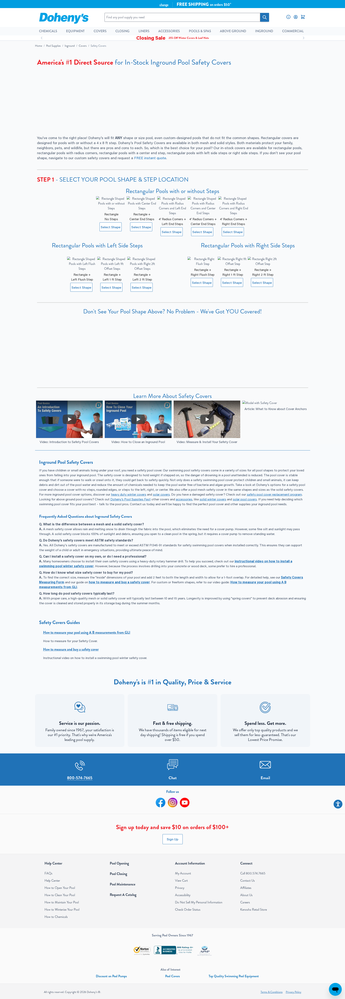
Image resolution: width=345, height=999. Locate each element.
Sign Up (172, 839)
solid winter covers (213, 499)
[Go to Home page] (63, 17)
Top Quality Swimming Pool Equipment (234, 976)
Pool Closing (118, 873)
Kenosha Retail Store (253, 909)
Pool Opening (119, 863)
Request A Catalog (123, 894)
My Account (183, 873)
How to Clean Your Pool (60, 895)
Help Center (52, 880)
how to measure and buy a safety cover (119, 582)
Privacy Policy (293, 992)
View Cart (181, 880)
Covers (83, 46)
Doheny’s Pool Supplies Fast (130, 499)
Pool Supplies (53, 46)
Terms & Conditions (272, 992)
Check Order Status (187, 909)
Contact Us (247, 880)
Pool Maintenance (122, 884)
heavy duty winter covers (128, 494)
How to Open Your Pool (60, 887)
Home (38, 46)
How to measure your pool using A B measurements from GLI (86, 632)
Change (164, 4)
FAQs (48, 873)
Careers (245, 902)
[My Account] (295, 16)
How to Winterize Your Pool (62, 909)
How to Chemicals (56, 916)
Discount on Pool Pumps (111, 976)
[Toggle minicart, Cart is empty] (303, 17)
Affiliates (245, 887)
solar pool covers (245, 499)
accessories (184, 499)
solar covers (161, 494)
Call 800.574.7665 (252, 873)
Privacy (179, 887)
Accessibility (182, 895)
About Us (246, 895)
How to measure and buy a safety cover (71, 649)
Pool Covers (172, 976)
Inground (70, 46)
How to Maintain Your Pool (62, 902)
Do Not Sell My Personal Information (198, 902)
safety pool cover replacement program (274, 494)
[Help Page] (288, 16)
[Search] (264, 17)
